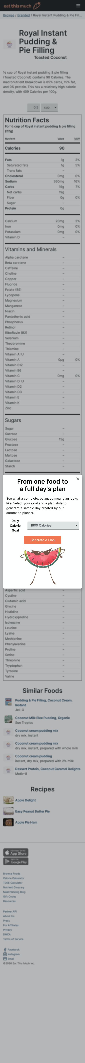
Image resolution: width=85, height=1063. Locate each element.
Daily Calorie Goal (15, 525)
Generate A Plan (42, 540)
